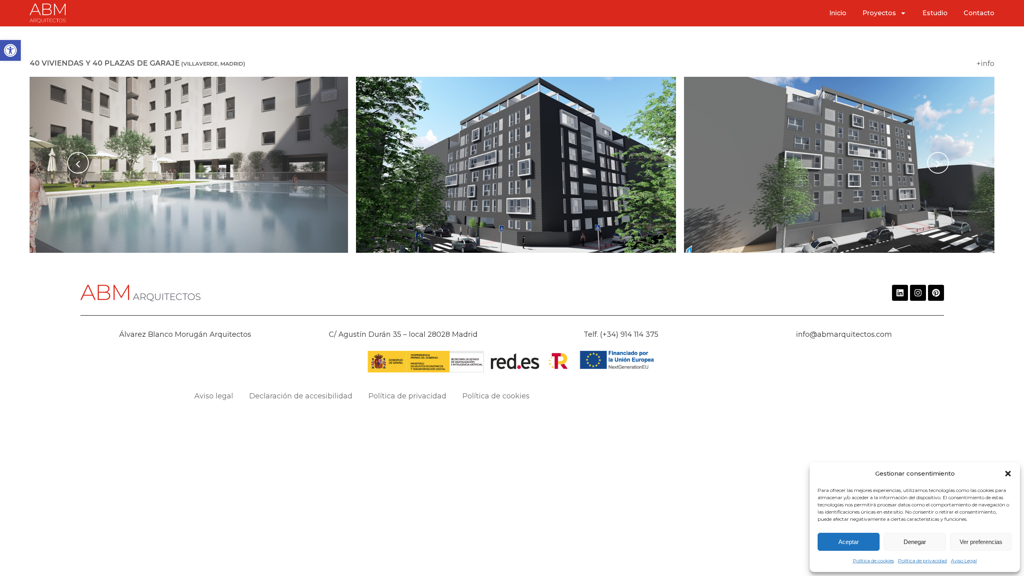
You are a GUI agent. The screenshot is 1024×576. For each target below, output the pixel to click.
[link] (10, 50)
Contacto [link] (979, 13)
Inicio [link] (837, 13)
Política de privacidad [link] (922, 561)
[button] (1008, 474)
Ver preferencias (981, 541)
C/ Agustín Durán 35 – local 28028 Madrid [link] (403, 334)
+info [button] (985, 63)
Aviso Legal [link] (964, 561)
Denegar (915, 541)
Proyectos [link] (879, 13)
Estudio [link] (935, 13)
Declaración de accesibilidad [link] (300, 396)
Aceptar (848, 541)
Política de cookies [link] (873, 561)
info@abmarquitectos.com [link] (844, 334)
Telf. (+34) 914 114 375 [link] (621, 334)
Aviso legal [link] (213, 396)
